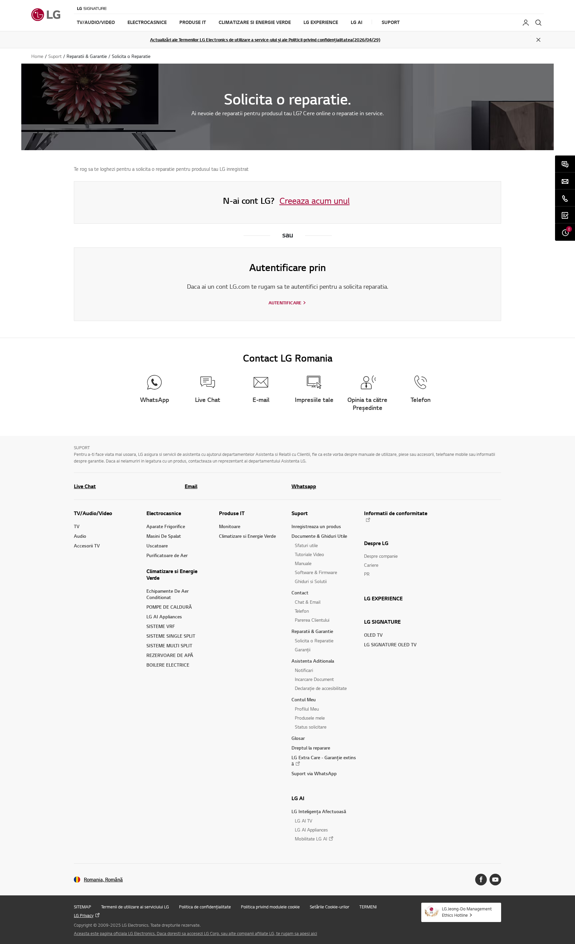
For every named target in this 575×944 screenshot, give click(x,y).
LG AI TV (303, 820)
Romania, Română (103, 879)
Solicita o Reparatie (314, 640)
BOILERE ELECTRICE (167, 665)
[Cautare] (538, 23)
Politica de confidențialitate (205, 907)
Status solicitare (310, 727)
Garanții (302, 649)
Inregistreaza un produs (316, 526)
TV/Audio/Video (93, 513)
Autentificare (285, 303)
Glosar (298, 738)
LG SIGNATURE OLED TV (390, 644)
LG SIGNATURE (382, 621)
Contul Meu (303, 699)
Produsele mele (310, 718)
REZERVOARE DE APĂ (169, 655)
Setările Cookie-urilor (329, 907)
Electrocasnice (163, 513)
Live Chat (85, 486)
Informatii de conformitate (395, 513)
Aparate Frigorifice (165, 526)
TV (77, 526)
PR (367, 574)
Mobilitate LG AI (311, 838)
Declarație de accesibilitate (321, 688)
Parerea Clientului (312, 620)
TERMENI (368, 907)
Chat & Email (307, 602)
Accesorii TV (87, 545)
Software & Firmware (316, 572)
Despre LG (376, 543)
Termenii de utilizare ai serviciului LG (135, 907)
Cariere (371, 565)
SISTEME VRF (160, 626)
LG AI (297, 798)
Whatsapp (303, 486)
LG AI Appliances (164, 616)
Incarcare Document (314, 679)
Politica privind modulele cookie (270, 907)
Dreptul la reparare (310, 748)
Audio (80, 536)
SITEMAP (82, 907)
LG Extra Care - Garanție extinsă (323, 760)
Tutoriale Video (309, 554)
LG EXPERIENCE (383, 598)
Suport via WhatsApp (314, 773)
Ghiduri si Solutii (311, 581)
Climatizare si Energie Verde (171, 574)
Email (191, 486)
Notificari (304, 670)
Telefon (302, 611)
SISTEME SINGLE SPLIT (170, 636)
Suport (299, 513)
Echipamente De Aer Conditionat (167, 594)
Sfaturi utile (306, 545)
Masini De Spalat (163, 536)
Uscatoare (157, 545)
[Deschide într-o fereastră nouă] (481, 879)
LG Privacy (84, 915)
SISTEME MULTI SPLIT (169, 645)
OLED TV (373, 635)
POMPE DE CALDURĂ (169, 607)
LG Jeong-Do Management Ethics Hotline (467, 912)
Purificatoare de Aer (167, 555)
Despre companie (381, 556)
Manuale (303, 563)
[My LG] (526, 23)
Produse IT (232, 513)
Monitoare (229, 526)
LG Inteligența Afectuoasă (318, 811)
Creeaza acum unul (315, 200)
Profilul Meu (307, 709)
